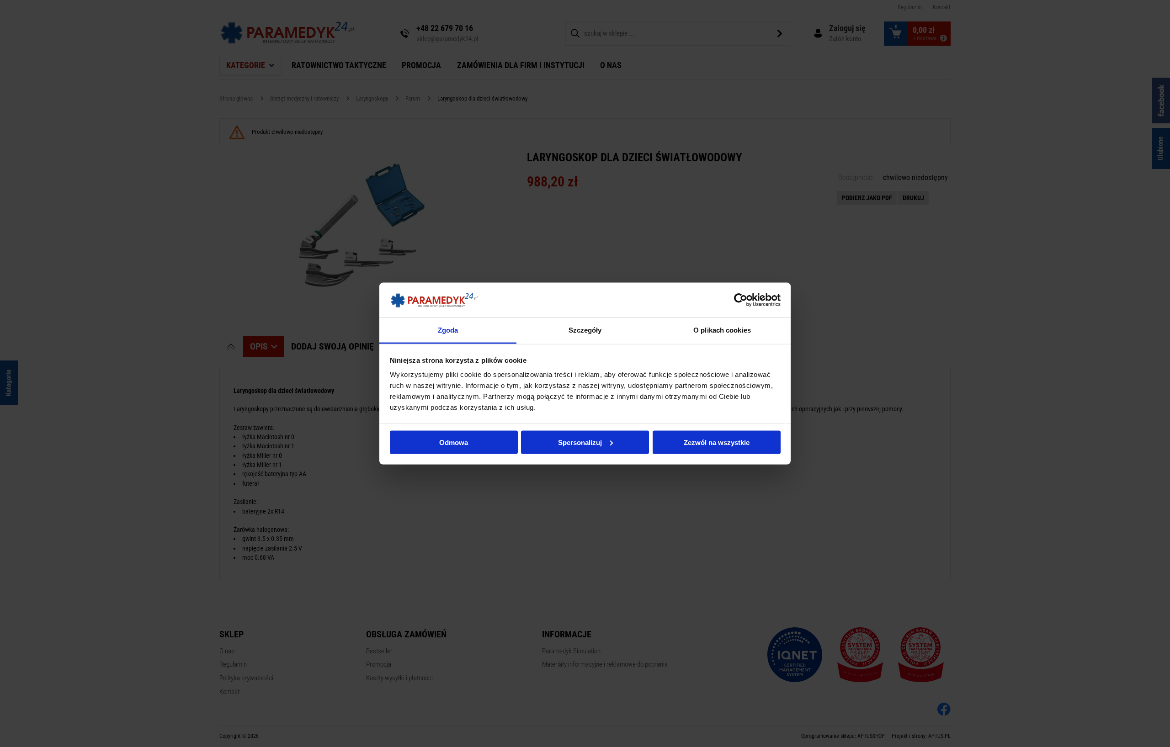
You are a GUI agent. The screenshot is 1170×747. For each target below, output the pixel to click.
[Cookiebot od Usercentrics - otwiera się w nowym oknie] (741, 300)
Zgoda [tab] (448, 330)
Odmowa (453, 442)
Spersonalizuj (580, 442)
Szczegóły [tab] (585, 330)
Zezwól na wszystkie (717, 442)
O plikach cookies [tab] (722, 330)
